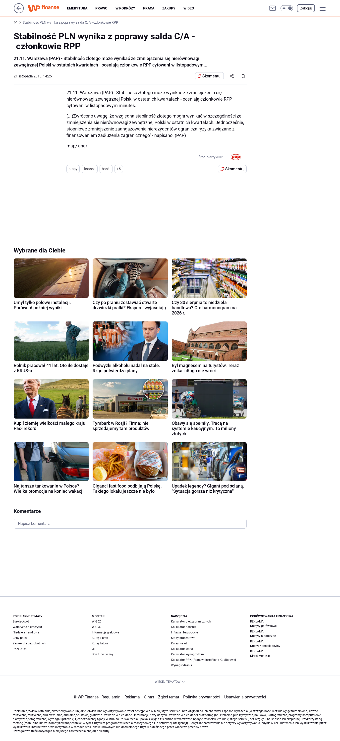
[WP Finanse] (47, 8)
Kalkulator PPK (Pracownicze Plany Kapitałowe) (203, 660)
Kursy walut (179, 643)
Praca (148, 8)
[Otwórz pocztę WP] (273, 8)
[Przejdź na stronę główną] (19, 11)
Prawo (101, 8)
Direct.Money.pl (260, 656)
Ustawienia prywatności (244, 697)
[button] (287, 8)
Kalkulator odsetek (183, 627)
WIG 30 (97, 627)
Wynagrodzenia (181, 665)
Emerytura (77, 8)
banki (106, 169)
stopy (73, 169)
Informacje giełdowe (105, 632)
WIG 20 (97, 621)
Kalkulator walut (182, 649)
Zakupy (168, 8)
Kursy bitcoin (101, 643)
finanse (89, 169)
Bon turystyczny (102, 654)
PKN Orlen (20, 649)
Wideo (188, 8)
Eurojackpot (21, 621)
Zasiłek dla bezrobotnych (29, 643)
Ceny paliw (20, 638)
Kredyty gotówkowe (263, 626)
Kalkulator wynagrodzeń (187, 654)
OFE (94, 649)
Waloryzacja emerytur (27, 627)
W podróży (125, 8)
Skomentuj (212, 76)
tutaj (106, 731)
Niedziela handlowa (26, 632)
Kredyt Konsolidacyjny (265, 646)
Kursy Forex (100, 638)
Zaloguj (306, 8)
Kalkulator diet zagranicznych (191, 621)
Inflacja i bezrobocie (184, 632)
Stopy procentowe (183, 638)
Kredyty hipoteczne (263, 636)
